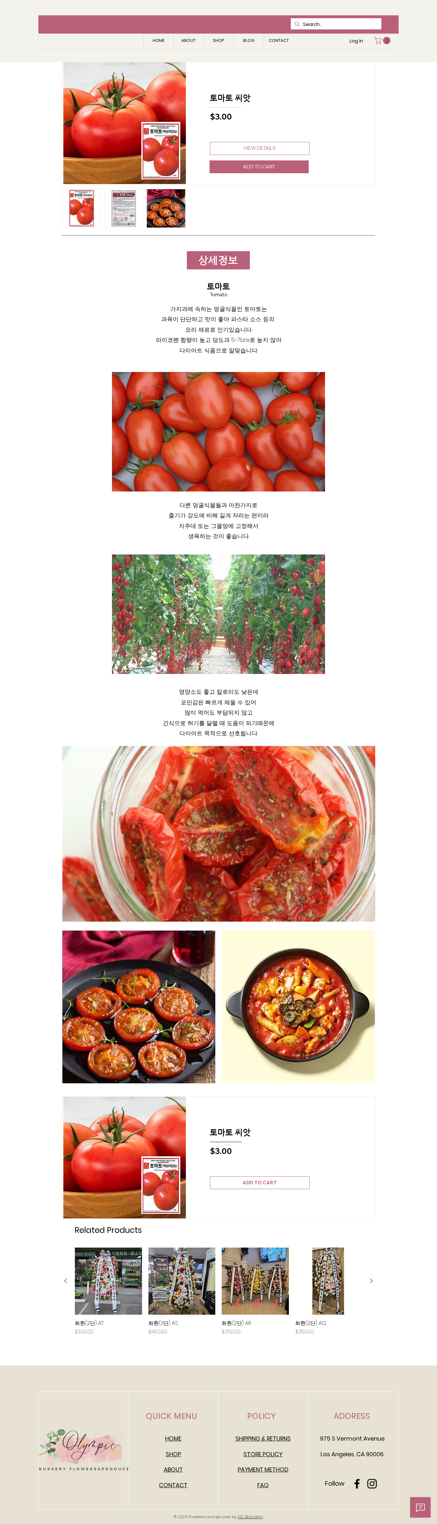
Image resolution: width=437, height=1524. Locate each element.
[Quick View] (108, 1281)
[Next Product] (371, 1281)
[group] (218, 1295)
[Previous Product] (65, 1281)
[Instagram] (372, 1483)
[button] (383, 40)
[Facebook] (357, 1483)
